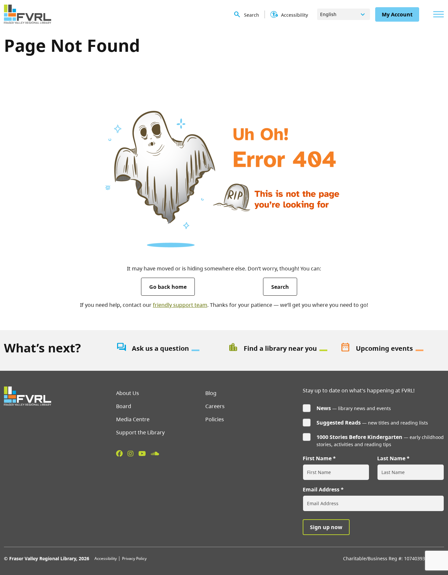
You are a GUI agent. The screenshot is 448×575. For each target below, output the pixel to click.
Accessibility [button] (294, 15)
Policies (214, 419)
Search (280, 286)
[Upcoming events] (392, 348)
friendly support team (180, 304)
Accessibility (105, 558)
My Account (397, 14)
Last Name (391, 458)
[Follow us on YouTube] (142, 453)
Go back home (168, 286)
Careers (215, 406)
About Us (127, 393)
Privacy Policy (134, 558)
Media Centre (133, 419)
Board (123, 406)
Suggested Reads (338, 422)
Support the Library (140, 432)
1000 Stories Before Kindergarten (359, 437)
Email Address (321, 489)
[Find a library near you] (280, 348)
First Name (317, 458)
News (323, 408)
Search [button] (251, 15)
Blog (210, 393)
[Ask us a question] (168, 348)
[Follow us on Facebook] (119, 453)
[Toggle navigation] (437, 14)
